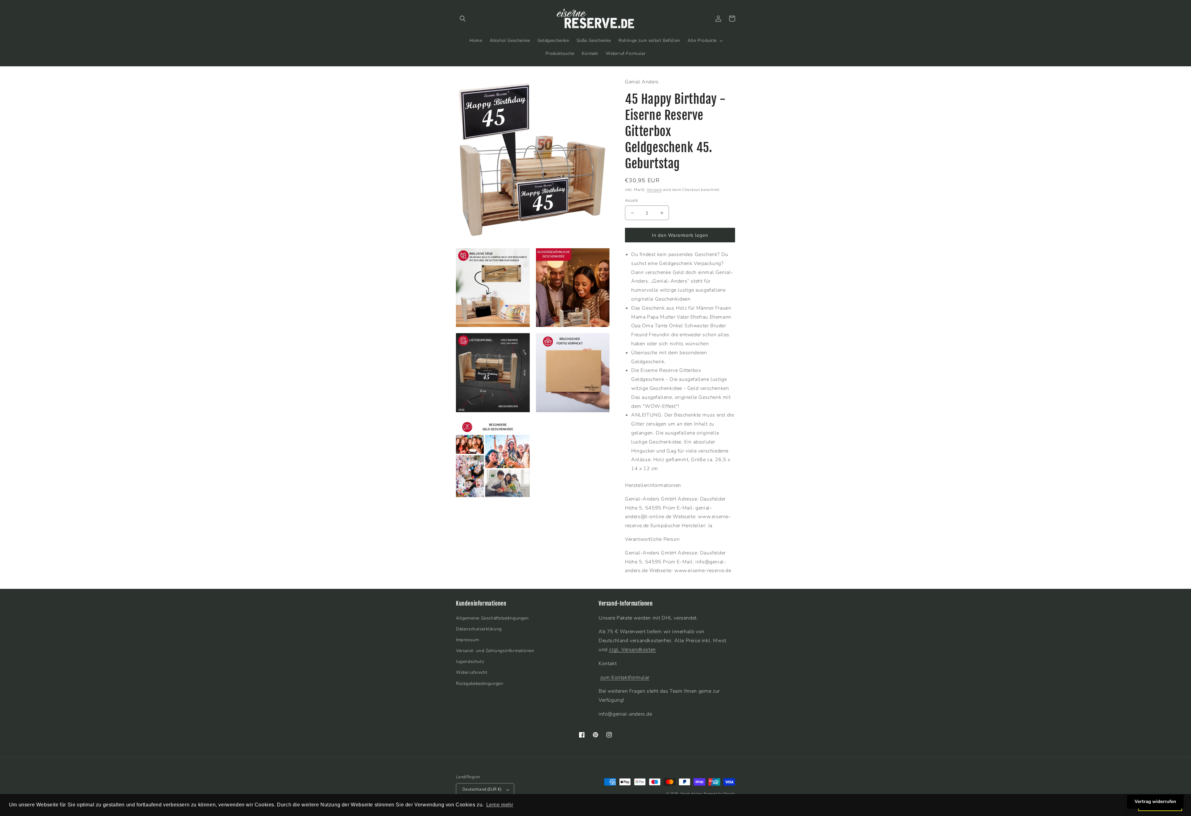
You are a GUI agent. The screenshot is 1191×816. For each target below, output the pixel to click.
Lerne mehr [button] (499, 804)
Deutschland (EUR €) (482, 789)
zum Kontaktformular (624, 677)
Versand (654, 189)
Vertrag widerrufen (1155, 801)
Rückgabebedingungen (479, 683)
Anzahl (631, 200)
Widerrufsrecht (471, 672)
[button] (463, 18)
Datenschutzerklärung (479, 629)
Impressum (467, 640)
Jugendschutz (470, 661)
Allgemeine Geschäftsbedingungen (492, 618)
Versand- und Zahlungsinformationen (495, 651)
